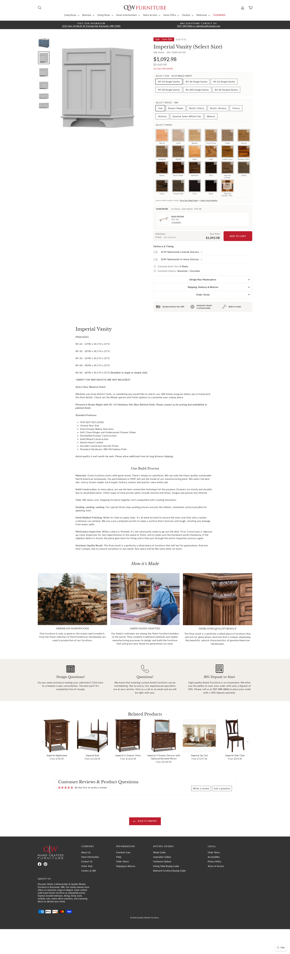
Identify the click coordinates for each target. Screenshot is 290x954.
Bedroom (87, 15)
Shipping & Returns (125, 866)
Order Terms (203, 294)
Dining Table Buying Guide (166, 866)
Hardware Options (162, 861)
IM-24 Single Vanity (169, 81)
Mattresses (202, 15)
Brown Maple (175, 108)
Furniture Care (123, 852)
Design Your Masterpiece (202, 279)
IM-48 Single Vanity (169, 89)
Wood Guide (159, 852)
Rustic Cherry (196, 108)
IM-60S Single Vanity (197, 89)
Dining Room (104, 15)
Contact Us (86, 861)
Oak (160, 108)
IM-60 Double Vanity (226, 89)
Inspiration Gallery (162, 857)
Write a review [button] (201, 788)
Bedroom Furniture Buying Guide (169, 871)
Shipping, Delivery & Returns (203, 287)
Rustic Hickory (218, 108)
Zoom (166, 131)
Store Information (90, 857)
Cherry (236, 108)
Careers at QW (88, 871)
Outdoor (186, 15)
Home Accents (150, 15)
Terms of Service (216, 866)
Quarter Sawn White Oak (186, 116)
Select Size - (174, 76)
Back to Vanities (147, 821)
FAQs (118, 857)
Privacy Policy (214, 861)
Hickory (162, 116)
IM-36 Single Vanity (224, 81)
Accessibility (214, 857)
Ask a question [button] (222, 788)
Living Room (70, 15)
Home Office (170, 15)
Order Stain (87, 866)
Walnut (211, 116)
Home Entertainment (127, 15)
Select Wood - (167, 102)
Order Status (122, 861)
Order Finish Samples (209, 200)
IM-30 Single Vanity (197, 81)
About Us (85, 852)
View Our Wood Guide (189, 200)
